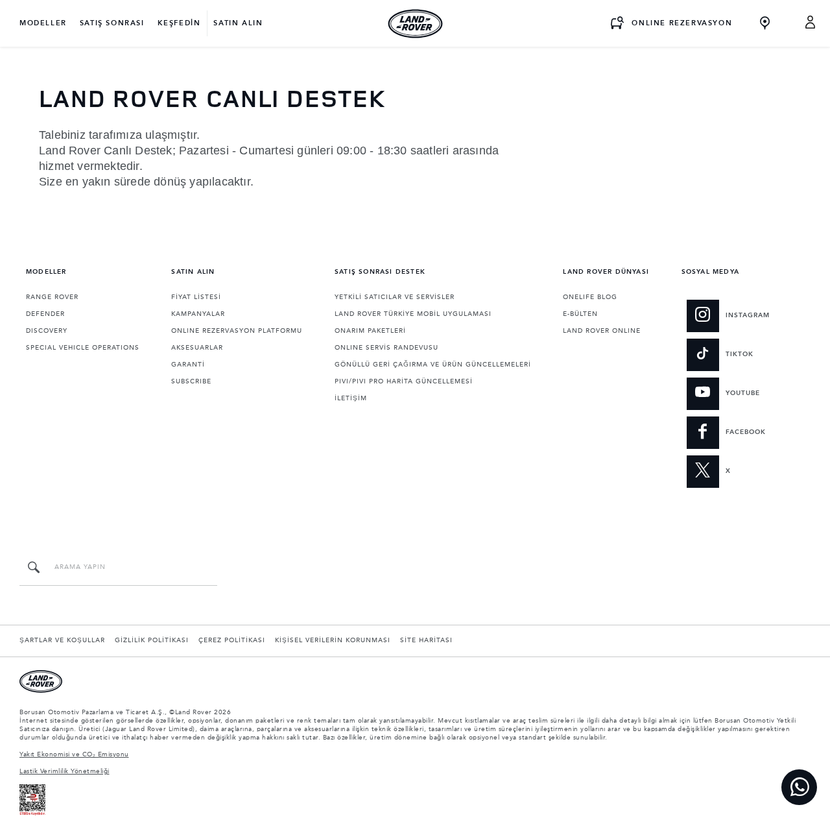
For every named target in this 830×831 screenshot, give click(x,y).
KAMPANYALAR (198, 314)
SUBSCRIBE (191, 381)
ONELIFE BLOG (590, 297)
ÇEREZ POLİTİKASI (231, 640)
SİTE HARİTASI (426, 640)
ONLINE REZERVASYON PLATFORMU (236, 331)
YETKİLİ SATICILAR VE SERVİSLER (395, 297)
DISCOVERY (46, 331)
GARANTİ (188, 364)
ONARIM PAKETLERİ (370, 331)
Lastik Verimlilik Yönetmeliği (64, 771)
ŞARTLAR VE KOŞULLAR (62, 640)
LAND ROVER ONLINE (602, 331)
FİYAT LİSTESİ (196, 297)
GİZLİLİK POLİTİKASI (152, 640)
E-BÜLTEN (580, 314)
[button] (811, 23)
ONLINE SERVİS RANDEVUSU (386, 348)
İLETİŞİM (351, 398)
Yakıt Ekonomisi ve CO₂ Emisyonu (74, 754)
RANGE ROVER (52, 297)
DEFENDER (45, 314)
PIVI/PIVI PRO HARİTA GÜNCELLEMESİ (404, 381)
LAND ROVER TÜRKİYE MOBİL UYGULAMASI (413, 314)
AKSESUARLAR (197, 348)
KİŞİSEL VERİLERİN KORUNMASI (332, 640)
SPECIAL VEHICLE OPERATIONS (82, 348)
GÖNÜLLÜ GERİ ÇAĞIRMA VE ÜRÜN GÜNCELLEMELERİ (433, 364)
